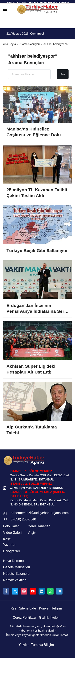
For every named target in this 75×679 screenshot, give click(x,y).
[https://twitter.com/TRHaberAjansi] (15, 591)
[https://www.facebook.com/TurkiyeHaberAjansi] (6, 591)
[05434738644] (50, 591)
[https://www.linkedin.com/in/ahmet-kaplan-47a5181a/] (42, 591)
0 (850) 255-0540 (23, 519)
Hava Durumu (13, 561)
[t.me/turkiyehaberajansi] (59, 591)
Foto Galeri (11, 526)
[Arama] (70, 9)
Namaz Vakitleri (14, 580)
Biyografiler (11, 551)
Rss (13, 608)
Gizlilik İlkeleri (49, 617)
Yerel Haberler (39, 526)
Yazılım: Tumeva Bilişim (36, 645)
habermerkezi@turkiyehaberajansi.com (40, 513)
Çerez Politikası (24, 617)
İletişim (56, 608)
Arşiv (32, 532)
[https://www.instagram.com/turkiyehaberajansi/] (24, 591)
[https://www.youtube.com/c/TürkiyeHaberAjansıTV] (33, 591)
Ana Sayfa (9, 44)
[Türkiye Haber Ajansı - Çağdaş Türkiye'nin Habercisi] (37, 9)
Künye (44, 608)
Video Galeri (12, 532)
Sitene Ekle (27, 608)
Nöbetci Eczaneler (16, 573)
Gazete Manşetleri (16, 567)
